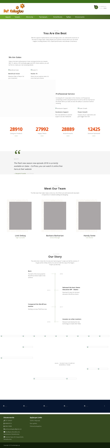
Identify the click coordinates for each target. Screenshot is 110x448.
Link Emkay (20, 235)
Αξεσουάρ (29, 17)
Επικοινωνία (79, 17)
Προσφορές (43, 17)
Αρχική (8, 17)
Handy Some (89, 235)
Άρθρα (68, 17)
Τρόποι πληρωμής (35, 420)
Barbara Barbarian (55, 235)
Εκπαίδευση (57, 17)
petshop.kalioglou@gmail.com (13, 429)
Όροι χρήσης (33, 423)
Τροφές (17, 17)
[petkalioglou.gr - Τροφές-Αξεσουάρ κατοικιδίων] (14, 9)
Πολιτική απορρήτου (36, 426)
